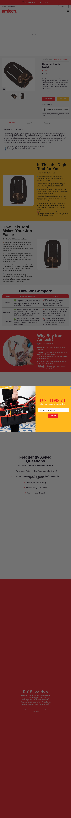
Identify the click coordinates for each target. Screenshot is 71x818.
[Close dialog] (69, 388)
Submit (53, 416)
